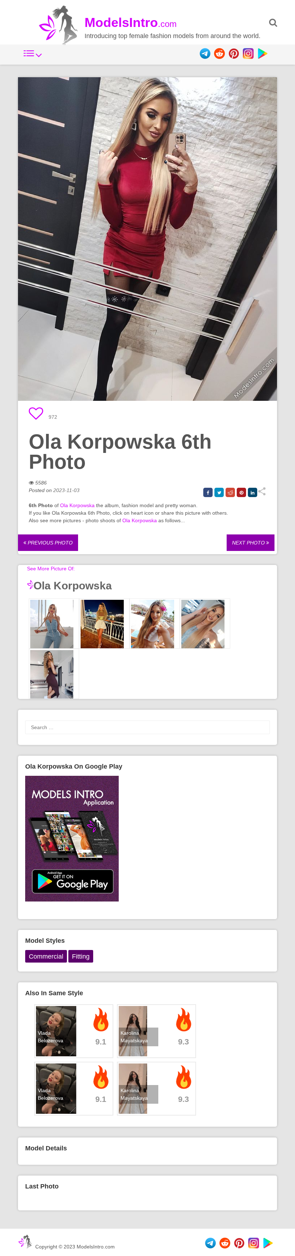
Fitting (81, 956)
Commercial (46, 956)
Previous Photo (49, 543)
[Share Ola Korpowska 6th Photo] (261, 494)
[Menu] (32, 57)
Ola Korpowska (77, 505)
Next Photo (249, 543)
